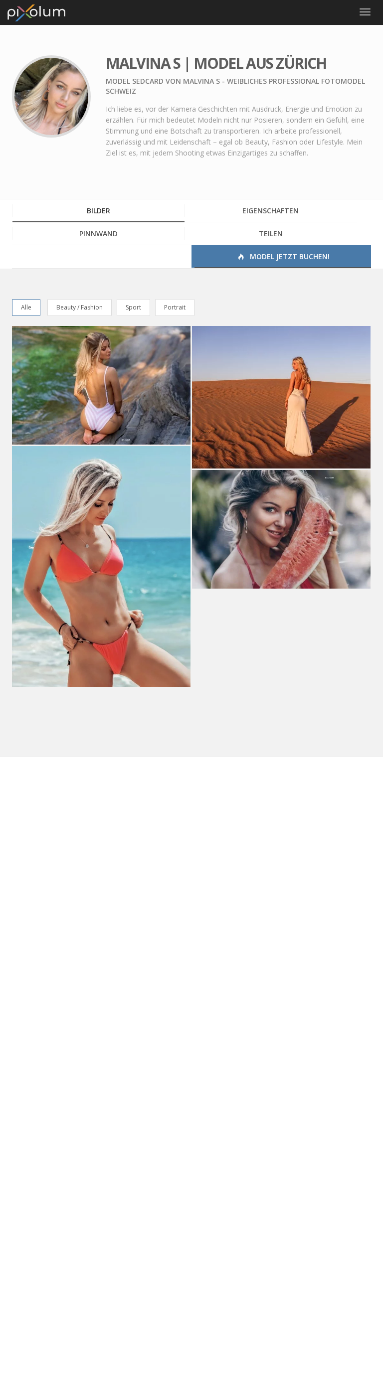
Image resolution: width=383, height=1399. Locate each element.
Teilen (271, 233)
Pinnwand (98, 233)
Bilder (98, 210)
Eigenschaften (270, 210)
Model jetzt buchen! (289, 256)
